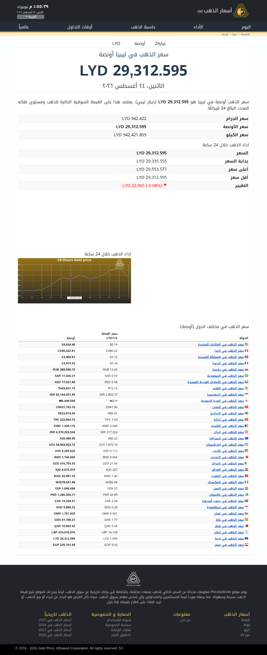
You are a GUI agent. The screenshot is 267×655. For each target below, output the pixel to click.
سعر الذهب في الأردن (228, 451)
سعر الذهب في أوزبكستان (225, 445)
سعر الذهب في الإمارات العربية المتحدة (216, 382)
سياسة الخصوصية (118, 625)
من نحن (185, 620)
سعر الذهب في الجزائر (228, 463)
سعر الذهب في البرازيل (227, 413)
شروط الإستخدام (119, 620)
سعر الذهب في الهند (228, 388)
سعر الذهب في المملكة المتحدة (221, 357)
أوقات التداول (79, 27)
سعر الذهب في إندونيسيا (225, 395)
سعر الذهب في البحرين (227, 457)
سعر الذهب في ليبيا (229, 538)
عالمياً (24, 27)
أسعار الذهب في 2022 (55, 635)
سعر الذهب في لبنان (229, 532)
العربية (32, 17)
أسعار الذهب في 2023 (55, 630)
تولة (247, 625)
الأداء (198, 27)
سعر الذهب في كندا (229, 351)
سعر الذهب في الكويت (227, 426)
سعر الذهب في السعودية (225, 376)
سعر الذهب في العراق (228, 470)
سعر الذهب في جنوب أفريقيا (223, 501)
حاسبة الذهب (143, 27)
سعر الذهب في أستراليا (227, 438)
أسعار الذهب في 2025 (55, 620)
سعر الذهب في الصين (228, 407)
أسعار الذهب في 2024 (55, 625)
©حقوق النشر (121, 635)
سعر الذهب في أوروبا (228, 363)
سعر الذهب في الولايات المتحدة (221, 344)
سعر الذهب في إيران (229, 432)
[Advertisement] (133, 222)
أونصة (245, 620)
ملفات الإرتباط (121, 630)
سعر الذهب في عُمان (229, 513)
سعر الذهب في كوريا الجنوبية (222, 401)
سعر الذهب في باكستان (226, 495)
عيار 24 (245, 635)
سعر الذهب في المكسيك (226, 482)
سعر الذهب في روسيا (228, 369)
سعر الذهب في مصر (229, 545)
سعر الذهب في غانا (230, 520)
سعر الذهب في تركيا (229, 420)
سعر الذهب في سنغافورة (225, 507)
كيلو (247, 630)
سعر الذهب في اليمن (228, 488)
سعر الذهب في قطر (229, 526)
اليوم (246, 27)
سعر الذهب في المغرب (227, 476)
